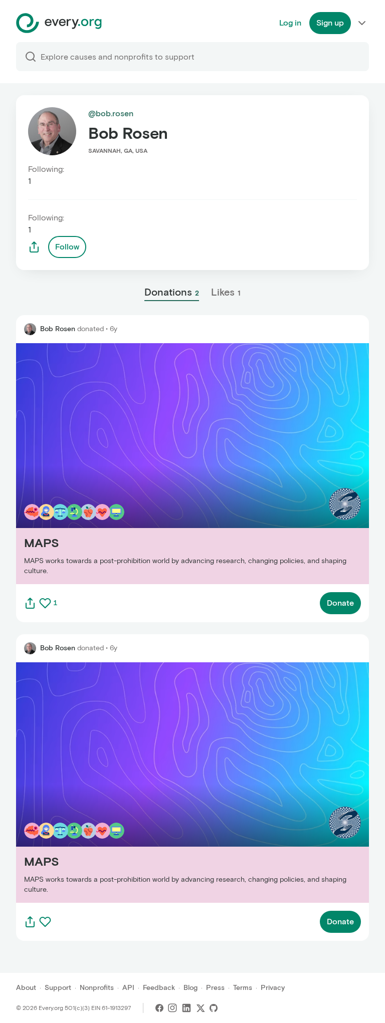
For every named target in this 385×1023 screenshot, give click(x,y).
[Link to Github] (214, 1008)
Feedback (159, 987)
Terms (242, 987)
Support (58, 987)
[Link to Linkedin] (186, 1008)
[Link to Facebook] (159, 1008)
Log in (290, 23)
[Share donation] (30, 603)
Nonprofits (97, 987)
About (26, 987)
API (128, 987)
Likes (226, 292)
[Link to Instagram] (172, 1008)
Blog (190, 987)
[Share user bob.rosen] (34, 247)
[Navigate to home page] (59, 23)
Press (215, 987)
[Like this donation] (45, 603)
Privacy (273, 987)
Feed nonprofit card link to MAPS (77, 463)
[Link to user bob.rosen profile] (30, 329)
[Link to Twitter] (201, 1008)
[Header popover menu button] (362, 23)
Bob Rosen (57, 329)
